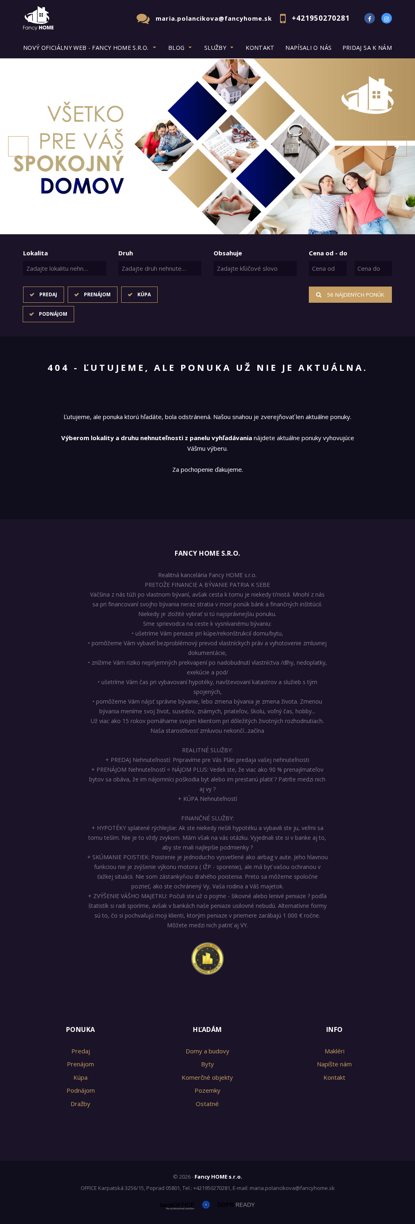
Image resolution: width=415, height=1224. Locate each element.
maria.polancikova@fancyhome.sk (214, 18)
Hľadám (207, 1029)
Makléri (334, 1051)
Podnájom (53, 313)
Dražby (80, 1104)
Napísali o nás (308, 47)
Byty (207, 1064)
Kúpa (144, 294)
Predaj (48, 294)
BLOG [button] (176, 47)
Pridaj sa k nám (367, 47)
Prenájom (97, 294)
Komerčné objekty (207, 1077)
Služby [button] (215, 47)
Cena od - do (328, 253)
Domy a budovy (207, 1051)
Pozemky (207, 1090)
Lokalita (35, 253)
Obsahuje (228, 253)
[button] (18, 146)
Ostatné (207, 1104)
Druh (125, 253)
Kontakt (260, 47)
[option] (207, 146)
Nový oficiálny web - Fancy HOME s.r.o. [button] (86, 47)
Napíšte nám (334, 1064)
